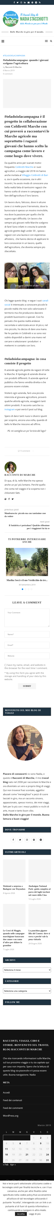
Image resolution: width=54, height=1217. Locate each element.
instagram (9, 409)
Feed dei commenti (13, 1107)
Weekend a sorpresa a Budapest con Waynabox (14, 887)
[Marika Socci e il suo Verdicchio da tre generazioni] (27, 562)
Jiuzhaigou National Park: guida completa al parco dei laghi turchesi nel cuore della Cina (39, 890)
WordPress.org (10, 1115)
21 (27, 1154)
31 (47, 1160)
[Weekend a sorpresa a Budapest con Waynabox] (14, 870)
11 (6, 1148)
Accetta (21, 1213)
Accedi (6, 1092)
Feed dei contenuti (12, 1100)
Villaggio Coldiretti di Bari (35, 175)
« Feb (5, 1164)
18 (6, 1154)
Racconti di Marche (13, 67)
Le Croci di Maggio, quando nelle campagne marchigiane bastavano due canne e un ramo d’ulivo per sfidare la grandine (13, 938)
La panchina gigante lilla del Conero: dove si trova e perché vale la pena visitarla (39, 935)
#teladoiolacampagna (14, 56)
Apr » (13, 1164)
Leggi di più (35, 1214)
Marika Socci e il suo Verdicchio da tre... (27, 580)
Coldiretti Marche (24, 166)
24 (47, 1154)
